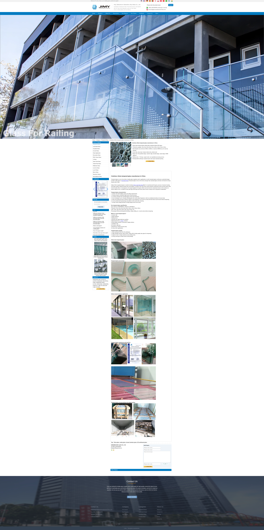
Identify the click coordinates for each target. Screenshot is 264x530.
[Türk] (161, 0)
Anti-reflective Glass (97, 176)
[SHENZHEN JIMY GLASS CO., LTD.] (101, 9)
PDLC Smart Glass (97, 157)
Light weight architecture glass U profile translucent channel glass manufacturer (101, 238)
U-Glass (95, 159)
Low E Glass (95, 170)
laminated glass (125, 180)
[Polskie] (158, 0)
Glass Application (96, 153)
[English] (141, 0)
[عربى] (166, 0)
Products (100, 13)
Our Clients (133, 13)
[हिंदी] (172, 0)
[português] (152, 0)
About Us (107, 13)
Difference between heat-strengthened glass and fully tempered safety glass (99, 234)
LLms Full (159, 519)
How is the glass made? (98, 219)
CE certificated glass (142, 442)
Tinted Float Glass (97, 163)
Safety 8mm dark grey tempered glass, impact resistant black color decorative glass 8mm (100, 273)
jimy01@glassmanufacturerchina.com (157, 9)
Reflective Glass (96, 165)
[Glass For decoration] (132, 77)
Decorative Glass (96, 155)
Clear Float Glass (97, 161)
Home (93, 13)
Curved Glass (96, 150)
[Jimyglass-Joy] (111, 450)
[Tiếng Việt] (163, 0)
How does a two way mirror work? (100, 221)
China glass (116, 442)
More (140, 519)
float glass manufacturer (133, 528)
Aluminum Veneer (97, 174)
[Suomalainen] (169, 0)
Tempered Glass (104, 140)
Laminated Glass (96, 146)
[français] (144, 0)
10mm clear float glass (138, 185)
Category (98, 140)
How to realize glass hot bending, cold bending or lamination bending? (100, 230)
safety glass (123, 442)
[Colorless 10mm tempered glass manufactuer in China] (120, 152)
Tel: (91, 514)
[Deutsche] (147, 0)
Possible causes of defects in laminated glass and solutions (99, 227)
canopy (121, 220)
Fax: (92, 512)
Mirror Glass (95, 172)
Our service (116, 13)
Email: (92, 509)
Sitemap (159, 514)
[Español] (150, 0)
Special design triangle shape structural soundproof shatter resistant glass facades (100, 255)
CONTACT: (93, 516)
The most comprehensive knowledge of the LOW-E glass (100, 224)
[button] (129, 137)
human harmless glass (131, 442)
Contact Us (149, 13)
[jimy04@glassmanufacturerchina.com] (113, 450)
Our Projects (125, 13)
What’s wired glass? (97, 214)
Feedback (141, 13)
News (157, 13)
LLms (158, 516)
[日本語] (155, 0)
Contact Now (100, 289)
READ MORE (132, 497)
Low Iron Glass (96, 167)
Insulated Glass (96, 148)
